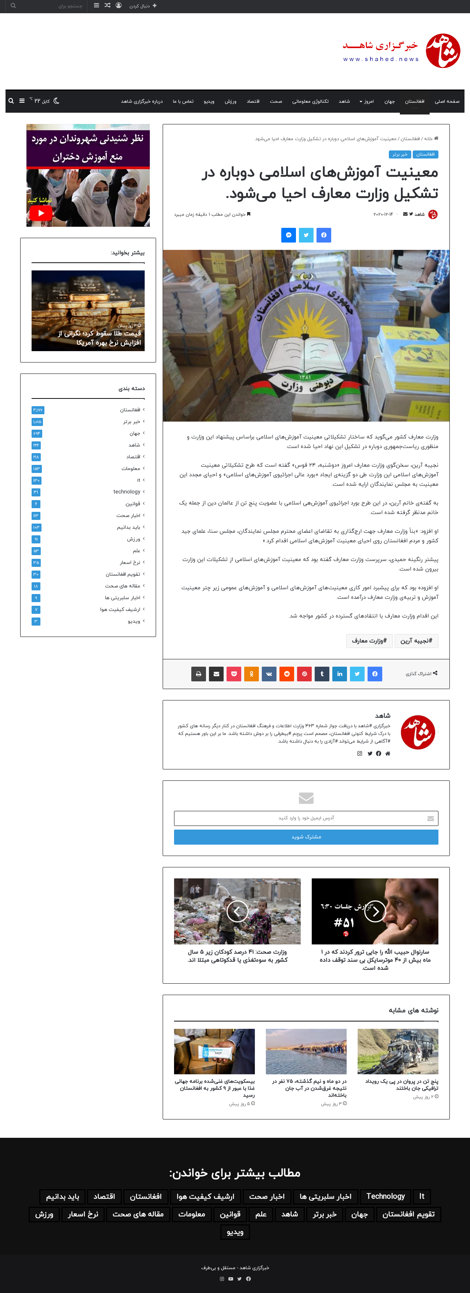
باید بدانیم (128, 527)
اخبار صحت (128, 515)
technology (126, 492)
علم (136, 550)
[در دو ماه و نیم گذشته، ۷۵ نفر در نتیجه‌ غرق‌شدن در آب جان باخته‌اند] (306, 1051)
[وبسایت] (386, 753)
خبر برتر (400, 154)
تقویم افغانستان (123, 574)
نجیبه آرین (415, 641)
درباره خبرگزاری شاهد (142, 101)
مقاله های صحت (122, 586)
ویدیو (209, 101)
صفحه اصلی (447, 101)
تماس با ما (183, 101)
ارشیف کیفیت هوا (120, 609)
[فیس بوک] (377, 753)
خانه (429, 139)
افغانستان (414, 101)
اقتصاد (253, 101)
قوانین (133, 504)
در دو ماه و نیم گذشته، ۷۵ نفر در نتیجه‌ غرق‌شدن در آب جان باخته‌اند (309, 1088)
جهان (389, 101)
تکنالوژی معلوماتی (310, 101)
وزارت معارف (367, 641)
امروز (369, 101)
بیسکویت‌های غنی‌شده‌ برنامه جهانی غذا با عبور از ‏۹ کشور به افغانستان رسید (215, 1088)
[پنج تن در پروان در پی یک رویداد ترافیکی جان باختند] (398, 1051)
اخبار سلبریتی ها (122, 597)
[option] (88, 310)
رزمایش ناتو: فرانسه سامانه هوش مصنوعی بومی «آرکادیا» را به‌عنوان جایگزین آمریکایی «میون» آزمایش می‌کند (92, 328)
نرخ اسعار (130, 562)
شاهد (344, 101)
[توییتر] (368, 753)
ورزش (230, 101)
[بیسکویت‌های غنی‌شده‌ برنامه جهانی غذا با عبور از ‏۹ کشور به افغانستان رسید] (214, 1051)
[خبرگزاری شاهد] (400, 51)
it (138, 480)
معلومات (131, 468)
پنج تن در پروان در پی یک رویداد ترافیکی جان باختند (401, 1085)
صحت (276, 101)
